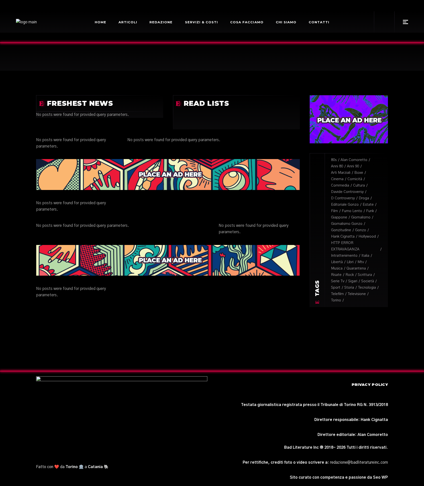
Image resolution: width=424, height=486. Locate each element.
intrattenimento (344, 255)
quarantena (356, 268)
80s (334, 160)
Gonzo (360, 230)
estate (368, 204)
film (334, 211)
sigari (352, 281)
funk (370, 211)
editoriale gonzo (345, 204)
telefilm (337, 294)
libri (350, 262)
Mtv (361, 262)
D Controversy (343, 198)
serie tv (337, 281)
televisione (357, 294)
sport (335, 287)
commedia (340, 185)
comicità (354, 179)
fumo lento (352, 211)
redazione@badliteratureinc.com (359, 462)
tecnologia (367, 287)
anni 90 (353, 166)
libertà (337, 262)
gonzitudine (341, 230)
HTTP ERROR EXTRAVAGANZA (345, 246)
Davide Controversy (347, 192)
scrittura (365, 275)
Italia (365, 255)
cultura (359, 185)
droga (364, 198)
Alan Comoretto (354, 160)
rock (349, 275)
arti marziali (340, 173)
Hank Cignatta (343, 236)
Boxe (358, 173)
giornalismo (361, 217)
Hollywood (367, 236)
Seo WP (380, 477)
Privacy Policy (370, 384)
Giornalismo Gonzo (346, 224)
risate (336, 275)
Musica (337, 268)
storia (349, 287)
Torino (336, 300)
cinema (337, 179)
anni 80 (337, 166)
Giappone (339, 217)
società (367, 281)
